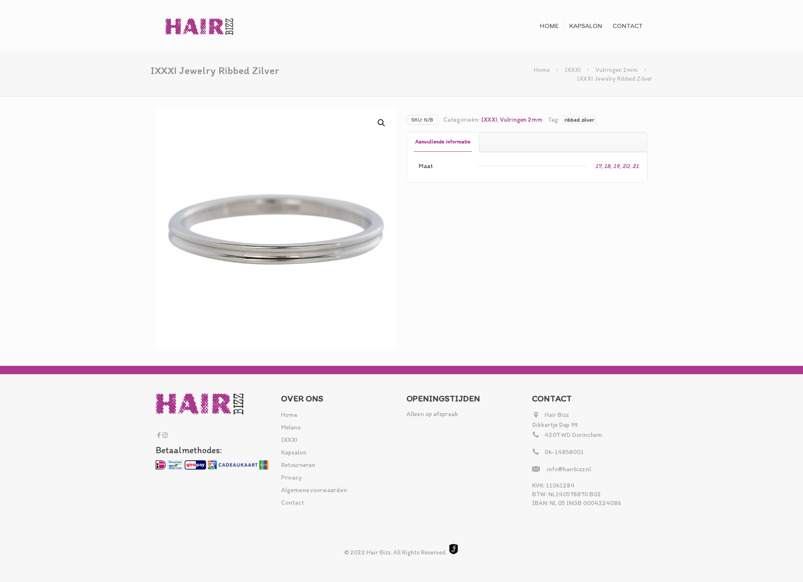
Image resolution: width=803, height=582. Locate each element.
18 (607, 166)
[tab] (443, 142)
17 (598, 166)
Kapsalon (294, 452)
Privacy (291, 477)
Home (542, 70)
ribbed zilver (579, 119)
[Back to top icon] (763, 565)
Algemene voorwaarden (314, 490)
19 (616, 166)
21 (635, 166)
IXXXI (573, 70)
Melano (291, 427)
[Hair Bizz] (199, 26)
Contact (292, 502)
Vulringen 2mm (617, 70)
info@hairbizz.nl (569, 469)
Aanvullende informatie (443, 141)
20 (625, 166)
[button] (381, 123)
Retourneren (298, 465)
